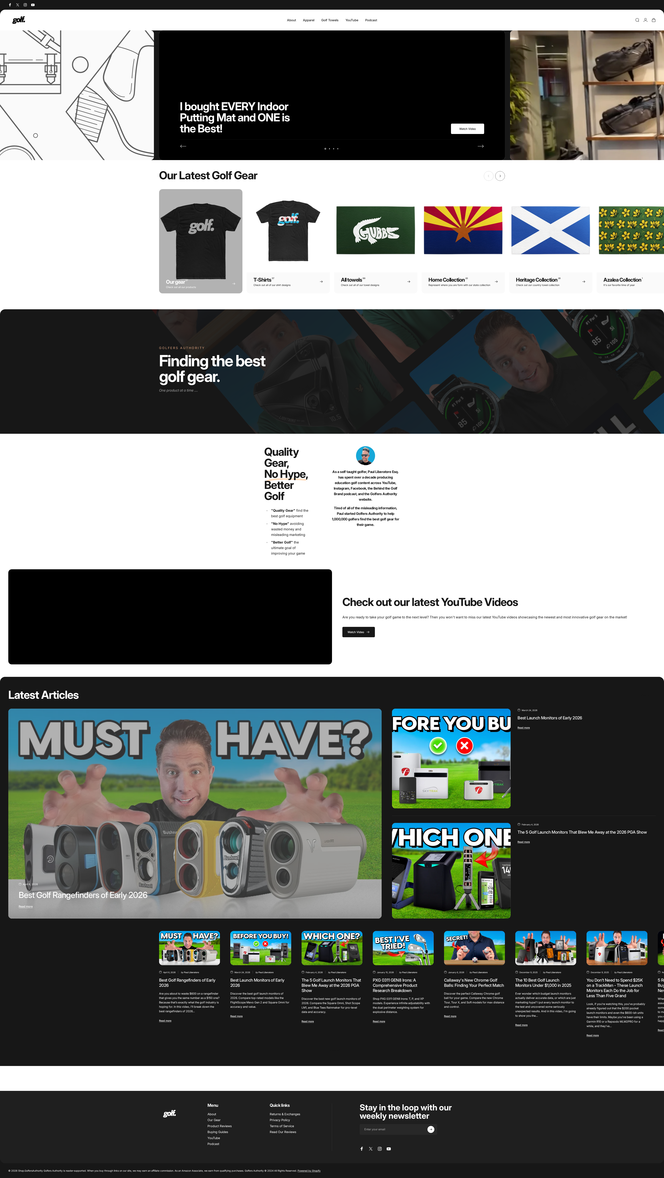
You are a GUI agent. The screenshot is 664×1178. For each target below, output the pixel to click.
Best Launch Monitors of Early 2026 (550, 717)
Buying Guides (218, 1132)
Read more (26, 906)
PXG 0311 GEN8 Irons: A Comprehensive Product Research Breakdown (395, 985)
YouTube (214, 1138)
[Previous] (183, 146)
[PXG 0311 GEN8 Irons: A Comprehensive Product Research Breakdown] (403, 948)
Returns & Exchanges (285, 1114)
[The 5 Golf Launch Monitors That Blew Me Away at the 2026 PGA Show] (451, 871)
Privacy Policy (280, 1120)
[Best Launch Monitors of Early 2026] (451, 758)
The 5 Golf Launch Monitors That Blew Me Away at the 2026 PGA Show (582, 832)
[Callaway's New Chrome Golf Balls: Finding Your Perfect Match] (474, 948)
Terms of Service (282, 1126)
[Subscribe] (430, 1129)
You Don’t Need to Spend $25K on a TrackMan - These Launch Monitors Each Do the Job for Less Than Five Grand (615, 988)
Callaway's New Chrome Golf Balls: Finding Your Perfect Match (474, 983)
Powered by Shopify (309, 1170)
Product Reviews (220, 1126)
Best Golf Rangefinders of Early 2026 (83, 895)
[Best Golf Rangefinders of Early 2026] (195, 814)
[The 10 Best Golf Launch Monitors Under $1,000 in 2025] (545, 948)
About (212, 1114)
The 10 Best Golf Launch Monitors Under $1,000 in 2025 (543, 983)
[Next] (480, 146)
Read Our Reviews (283, 1132)
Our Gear (214, 1120)
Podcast (213, 1144)
